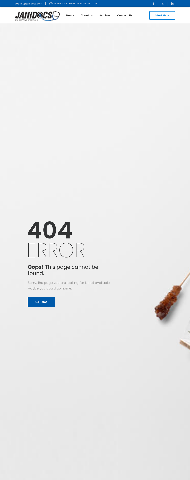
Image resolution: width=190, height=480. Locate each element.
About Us (87, 15)
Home (70, 15)
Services (105, 15)
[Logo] (33, 16)
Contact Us (124, 15)
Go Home (41, 302)
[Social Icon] (153, 3)
